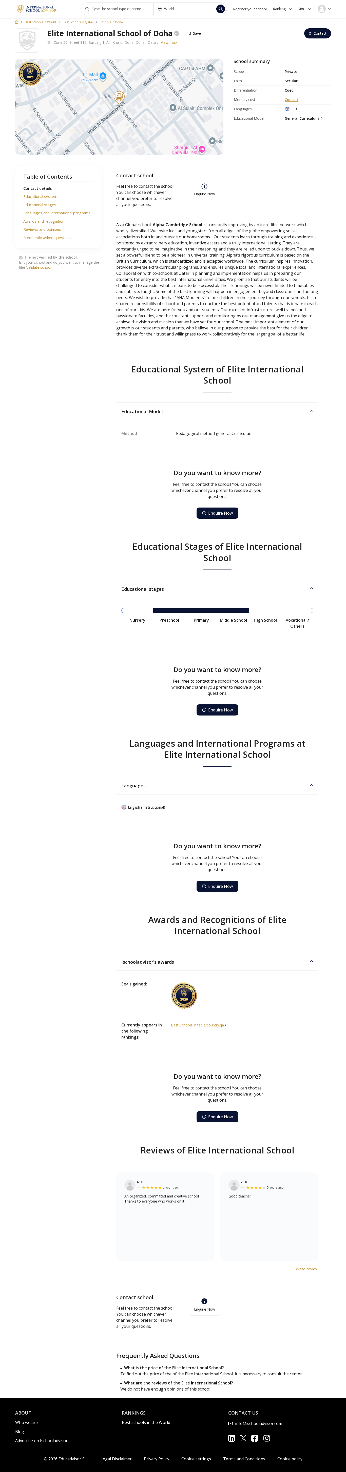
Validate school (38, 267)
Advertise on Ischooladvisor (41, 1440)
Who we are (26, 1422)
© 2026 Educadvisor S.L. (66, 1459)
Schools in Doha (111, 22)
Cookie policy (289, 1459)
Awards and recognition (43, 221)
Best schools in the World (146, 1422)
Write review (307, 1268)
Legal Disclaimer (116, 1459)
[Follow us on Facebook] (254, 1438)
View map (169, 42)
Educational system (40, 196)
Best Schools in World (40, 22)
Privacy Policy (156, 1459)
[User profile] (324, 9)
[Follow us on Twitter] (243, 1438)
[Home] (16, 22)
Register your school (250, 9)
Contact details (37, 188)
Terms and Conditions (244, 1459)
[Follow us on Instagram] (266, 1438)
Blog (19, 1431)
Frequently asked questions (47, 237)
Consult (291, 99)
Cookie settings (196, 1459)
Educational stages (39, 204)
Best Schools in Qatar (78, 22)
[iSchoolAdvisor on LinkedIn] (231, 1438)
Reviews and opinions (42, 229)
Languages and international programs (56, 213)
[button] (217, 411)
